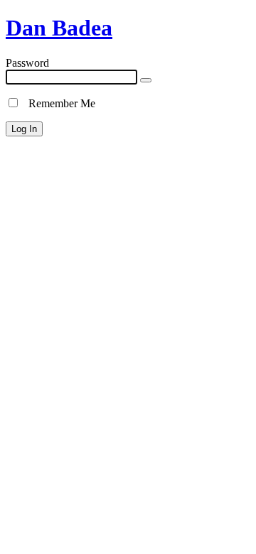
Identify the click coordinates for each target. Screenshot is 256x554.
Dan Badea (59, 27)
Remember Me (57, 103)
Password (27, 63)
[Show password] (145, 80)
